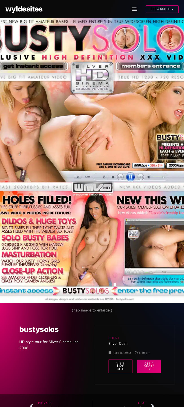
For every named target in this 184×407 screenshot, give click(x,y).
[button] (134, 9)
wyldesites (24, 8)
